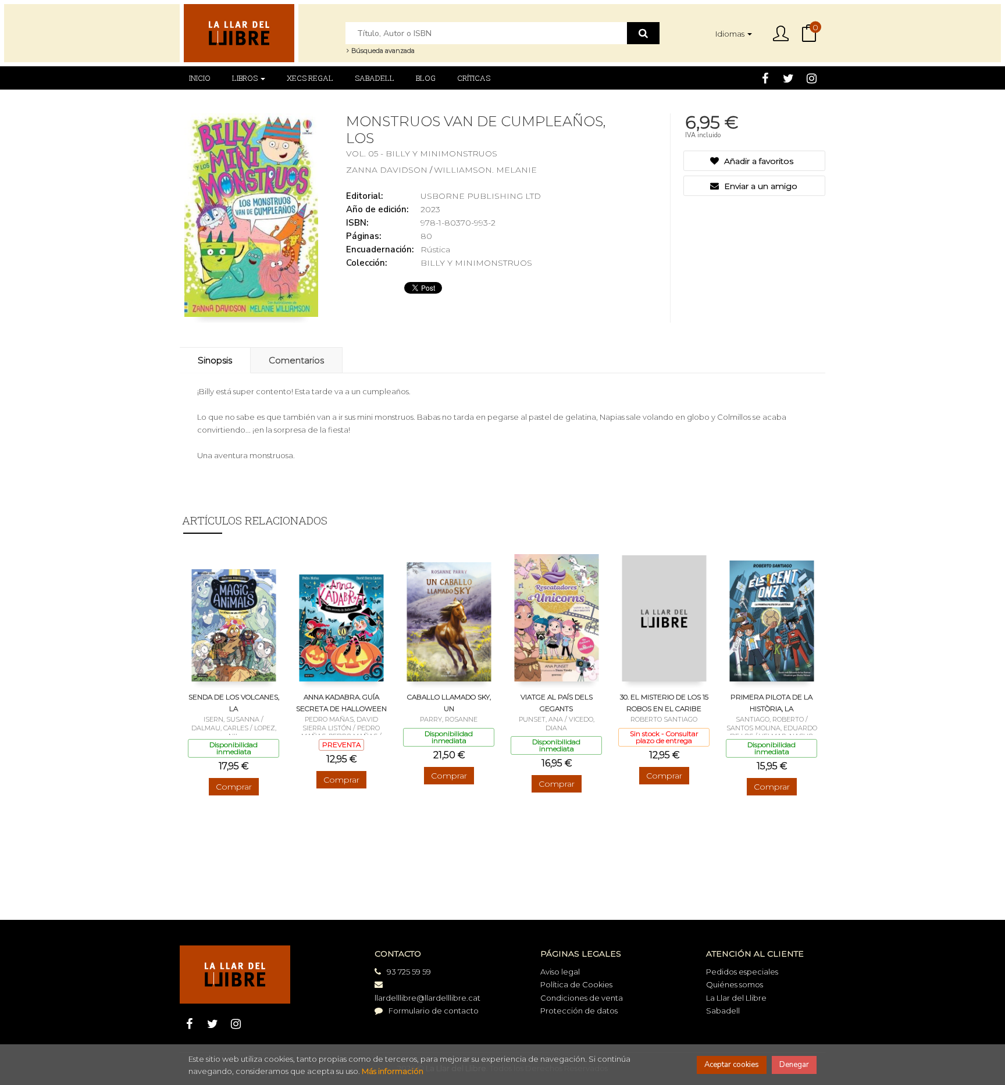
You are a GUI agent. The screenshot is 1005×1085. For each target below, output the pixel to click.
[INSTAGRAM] (811, 78)
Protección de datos (579, 1010)
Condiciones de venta (581, 997)
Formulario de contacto (434, 1010)
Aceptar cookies (731, 1064)
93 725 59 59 (409, 971)
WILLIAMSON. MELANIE (485, 170)
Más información (392, 1071)
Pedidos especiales (742, 971)
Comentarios (296, 360)
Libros (245, 78)
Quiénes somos (734, 984)
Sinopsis (215, 360)
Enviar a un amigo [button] (759, 186)
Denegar (794, 1064)
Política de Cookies (576, 984)
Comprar (234, 786)
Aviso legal (560, 971)
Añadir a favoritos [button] (757, 161)
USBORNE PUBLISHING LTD (480, 196)
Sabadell (723, 1010)
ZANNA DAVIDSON (388, 170)
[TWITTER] (788, 78)
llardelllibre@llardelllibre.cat (427, 997)
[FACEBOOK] (765, 78)
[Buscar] (643, 33)
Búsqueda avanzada (382, 51)
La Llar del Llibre (736, 997)
